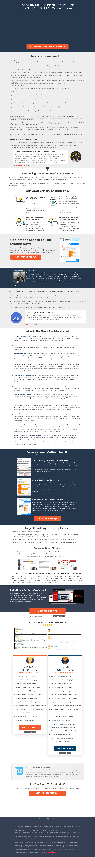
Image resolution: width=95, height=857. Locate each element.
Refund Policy (64, 822)
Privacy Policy (58, 822)
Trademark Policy (51, 822)
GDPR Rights (70, 822)
